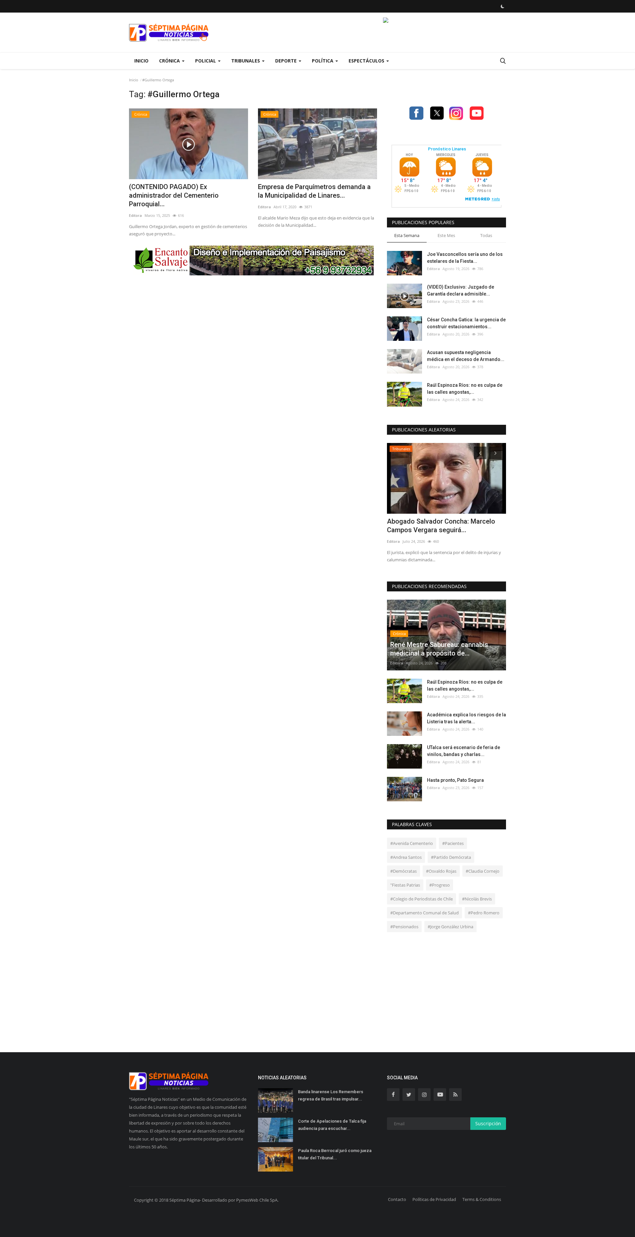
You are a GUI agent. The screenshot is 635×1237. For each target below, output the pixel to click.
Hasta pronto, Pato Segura (455, 780)
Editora (135, 215)
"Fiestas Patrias (405, 885)
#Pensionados (404, 927)
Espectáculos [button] (367, 61)
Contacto (397, 1199)
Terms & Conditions (481, 1199)
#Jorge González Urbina (450, 927)
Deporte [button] (286, 61)
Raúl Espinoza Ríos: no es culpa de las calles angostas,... (464, 388)
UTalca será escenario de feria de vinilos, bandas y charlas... (463, 751)
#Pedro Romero (483, 913)
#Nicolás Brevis (477, 899)
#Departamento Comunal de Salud (424, 913)
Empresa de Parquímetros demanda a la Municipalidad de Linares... (314, 191)
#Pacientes (453, 843)
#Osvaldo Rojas (441, 871)
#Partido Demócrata (451, 857)
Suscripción (488, 1123)
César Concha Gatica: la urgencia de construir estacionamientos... (466, 323)
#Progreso (439, 885)
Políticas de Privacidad (434, 1199)
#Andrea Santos (406, 857)
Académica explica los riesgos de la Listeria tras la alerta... (466, 718)
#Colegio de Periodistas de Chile (421, 899)
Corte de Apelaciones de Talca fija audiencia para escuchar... (332, 1125)
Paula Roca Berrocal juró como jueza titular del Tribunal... (334, 1154)
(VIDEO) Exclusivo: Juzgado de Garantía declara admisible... (460, 290)
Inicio (141, 61)
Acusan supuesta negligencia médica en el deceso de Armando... (465, 356)
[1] (502, 6)
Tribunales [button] (246, 61)
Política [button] (323, 61)
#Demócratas (403, 871)
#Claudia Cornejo (482, 871)
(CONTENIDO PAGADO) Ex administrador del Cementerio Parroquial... (174, 195)
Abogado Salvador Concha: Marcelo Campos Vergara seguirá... (441, 525)
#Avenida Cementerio (411, 843)
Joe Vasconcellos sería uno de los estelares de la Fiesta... (465, 258)
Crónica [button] (170, 61)
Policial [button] (206, 61)
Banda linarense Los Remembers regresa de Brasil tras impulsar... (330, 1095)
